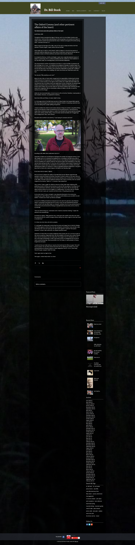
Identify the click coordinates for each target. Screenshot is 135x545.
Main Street (89, 493)
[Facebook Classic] (63, 537)
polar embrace (97, 508)
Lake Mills (96, 488)
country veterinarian (97, 493)
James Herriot (89, 488)
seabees (100, 511)
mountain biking (90, 506)
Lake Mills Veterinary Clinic (92, 491)
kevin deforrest (98, 501)
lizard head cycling (90, 503)
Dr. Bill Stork (89, 486)
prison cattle (89, 511)
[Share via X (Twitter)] (39, 263)
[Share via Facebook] (35, 263)
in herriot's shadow (90, 498)
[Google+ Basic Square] (92, 524)
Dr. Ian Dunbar (96, 486)
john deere (98, 498)
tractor (97, 516)
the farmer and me (90, 516)
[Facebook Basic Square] (87, 524)
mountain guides (99, 506)
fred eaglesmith (90, 496)
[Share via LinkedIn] (43, 263)
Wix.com (76, 541)
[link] (102, 3)
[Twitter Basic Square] (89, 524)
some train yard (90, 513)
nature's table (89, 508)
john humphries (90, 501)
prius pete (95, 511)
